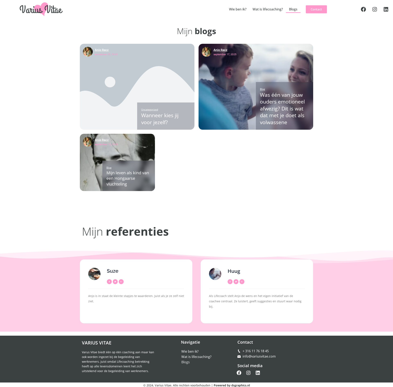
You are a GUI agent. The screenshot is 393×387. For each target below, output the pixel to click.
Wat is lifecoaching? (268, 9)
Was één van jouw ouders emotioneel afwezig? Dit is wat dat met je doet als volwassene (282, 108)
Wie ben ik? (237, 9)
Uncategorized (149, 109)
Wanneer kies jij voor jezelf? (159, 118)
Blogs (293, 9)
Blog (262, 89)
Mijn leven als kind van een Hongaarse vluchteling (127, 178)
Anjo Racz (102, 50)
